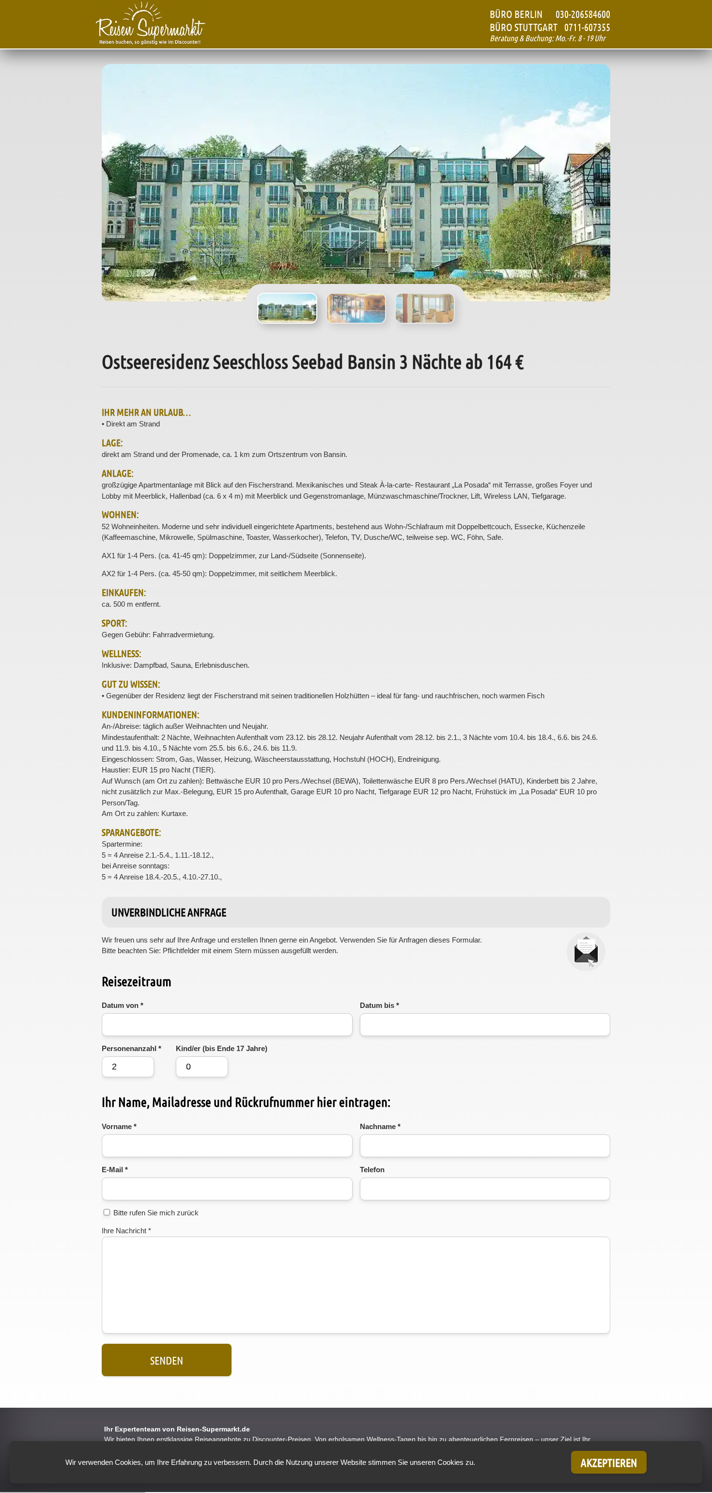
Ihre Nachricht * (126, 1230)
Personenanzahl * (131, 1048)
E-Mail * (115, 1169)
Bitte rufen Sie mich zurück (156, 1213)
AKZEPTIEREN (609, 1462)
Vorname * (119, 1126)
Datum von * (122, 1005)
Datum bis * (379, 1005)
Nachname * (380, 1126)
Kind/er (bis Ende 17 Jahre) (221, 1048)
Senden (166, 1360)
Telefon (372, 1169)
